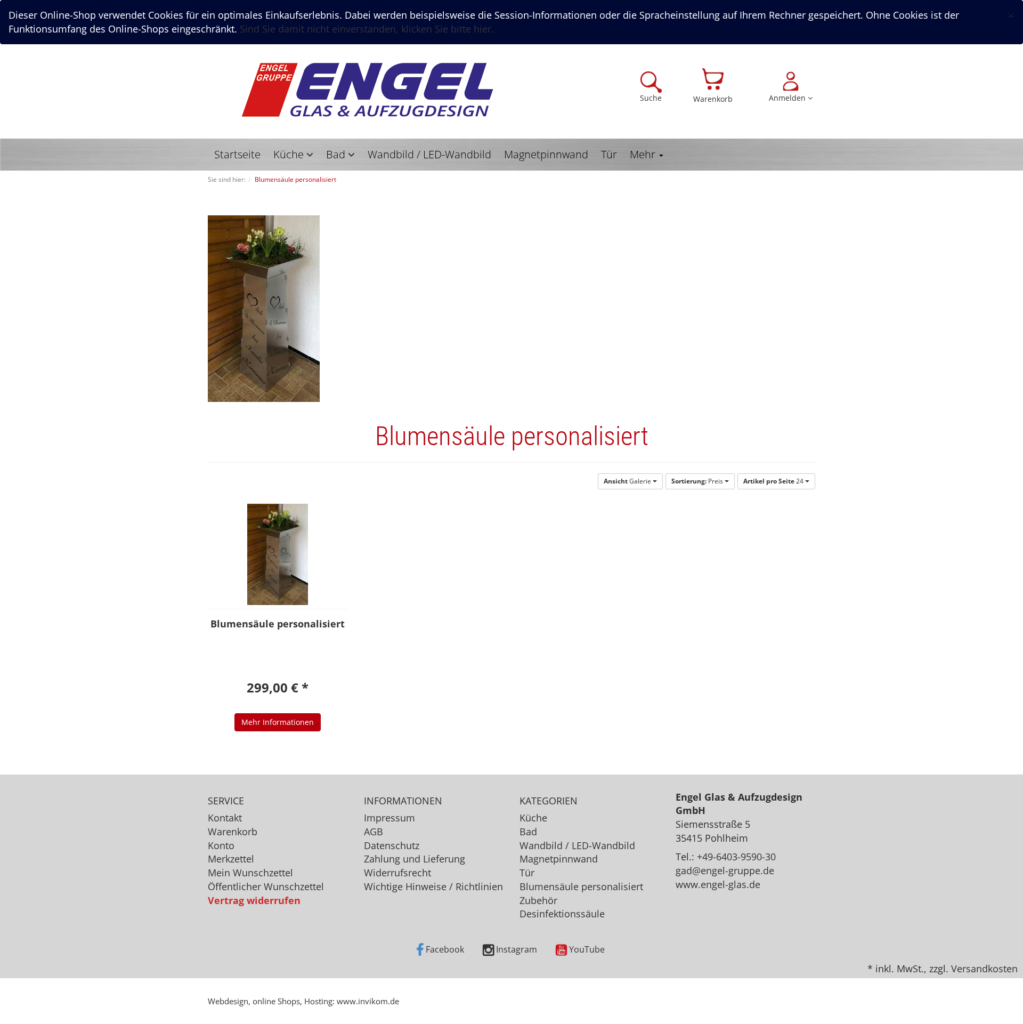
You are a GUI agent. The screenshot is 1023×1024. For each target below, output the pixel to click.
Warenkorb (713, 99)
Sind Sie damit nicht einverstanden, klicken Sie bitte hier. (367, 28)
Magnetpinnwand (546, 154)
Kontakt (225, 817)
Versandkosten (984, 968)
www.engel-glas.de (718, 884)
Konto (221, 845)
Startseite (237, 154)
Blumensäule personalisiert (581, 886)
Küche (289, 154)
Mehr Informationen (277, 722)
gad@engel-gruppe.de (725, 870)
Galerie (628, 481)
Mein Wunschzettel (250, 872)
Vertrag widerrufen (254, 900)
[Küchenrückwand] (367, 90)
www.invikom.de (368, 1001)
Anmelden (788, 98)
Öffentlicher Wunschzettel (266, 886)
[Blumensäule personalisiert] (278, 554)
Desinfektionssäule (562, 913)
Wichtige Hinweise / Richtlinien (433, 886)
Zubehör (538, 900)
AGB (373, 831)
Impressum (389, 817)
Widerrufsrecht (397, 872)
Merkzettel (231, 858)
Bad (337, 154)
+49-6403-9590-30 (736, 856)
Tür (609, 154)
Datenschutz (391, 845)
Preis (698, 481)
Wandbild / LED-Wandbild (429, 154)
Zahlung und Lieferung (414, 858)
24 (774, 481)
